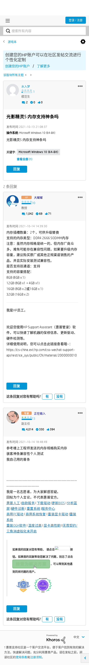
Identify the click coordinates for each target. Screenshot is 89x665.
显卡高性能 (52, 525)
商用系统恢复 (36, 514)
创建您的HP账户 (17, 66)
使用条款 (21, 657)
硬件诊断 (18, 509)
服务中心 (48, 509)
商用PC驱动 (15, 514)
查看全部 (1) (24, 159)
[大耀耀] (12, 201)
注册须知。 (37, 657)
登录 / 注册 (76, 20)
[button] (80, 86)
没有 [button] (59, 396)
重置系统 (33, 509)
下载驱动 (43, 503)
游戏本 (12, 42)
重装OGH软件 (16, 525)
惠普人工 (13, 503)
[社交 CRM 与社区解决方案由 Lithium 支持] (56, 639)
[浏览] (6, 20)
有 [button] (47, 396)
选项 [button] (83, 41)
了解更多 (43, 66)
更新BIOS (58, 503)
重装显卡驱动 (58, 514)
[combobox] (44, 31)
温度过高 (35, 525)
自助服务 (28, 503)
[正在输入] (12, 417)
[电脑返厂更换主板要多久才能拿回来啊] (26, 75)
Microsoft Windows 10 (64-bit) (38, 152)
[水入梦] (12, 90)
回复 (16, 169)
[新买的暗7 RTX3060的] (30, 75)
